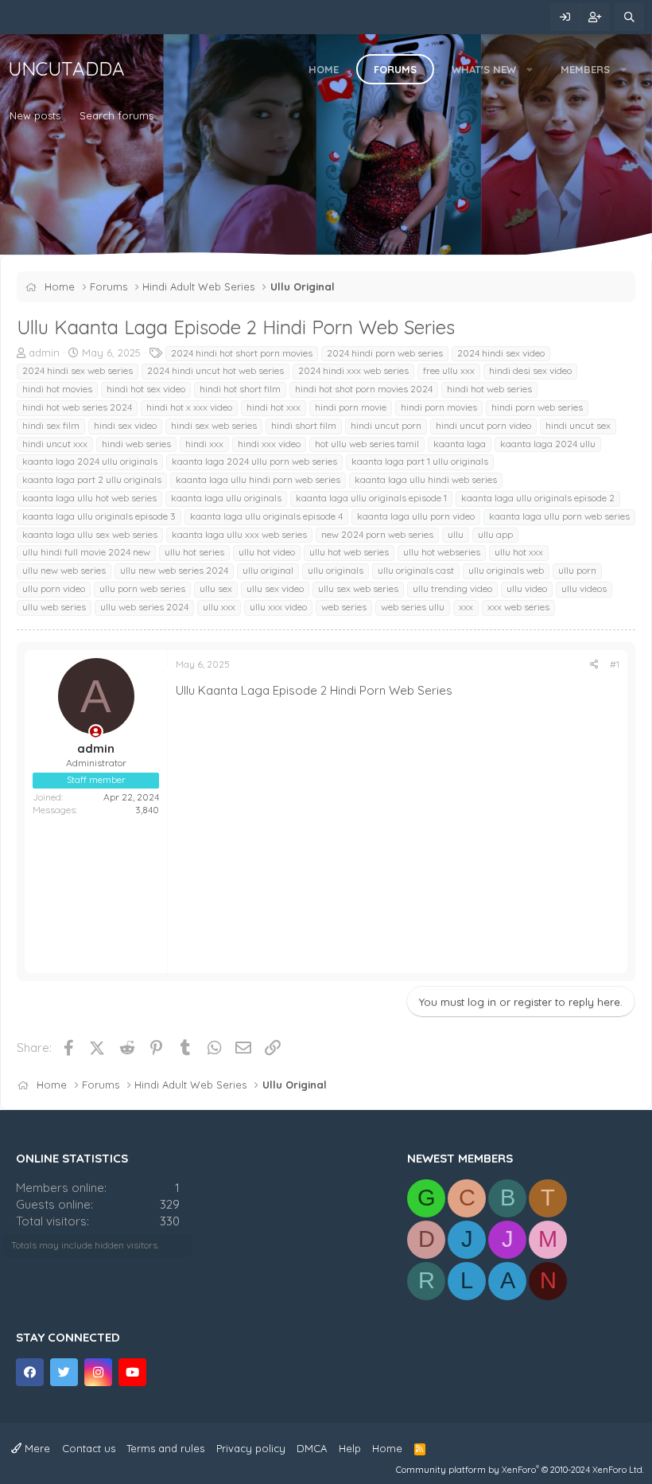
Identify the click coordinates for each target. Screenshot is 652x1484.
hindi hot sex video (146, 389)
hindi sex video (125, 425)
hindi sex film (51, 425)
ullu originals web (506, 570)
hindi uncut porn (386, 425)
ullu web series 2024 (144, 607)
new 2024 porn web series (377, 534)
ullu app (495, 534)
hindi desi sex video (530, 370)
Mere (35, 1448)
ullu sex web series (358, 588)
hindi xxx (204, 444)
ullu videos (584, 588)
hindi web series (136, 444)
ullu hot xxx (519, 552)
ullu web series (54, 607)
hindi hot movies (57, 389)
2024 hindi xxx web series (353, 370)
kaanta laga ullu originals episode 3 (99, 516)
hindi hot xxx (273, 407)
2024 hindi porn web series (385, 353)
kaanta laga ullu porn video (416, 516)
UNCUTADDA (66, 68)
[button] (529, 69)
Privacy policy (250, 1448)
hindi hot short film (240, 389)
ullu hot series (194, 552)
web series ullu (412, 607)
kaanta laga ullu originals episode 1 (371, 498)
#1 (614, 664)
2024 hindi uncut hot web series (215, 370)
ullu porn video (53, 588)
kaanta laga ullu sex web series (89, 534)
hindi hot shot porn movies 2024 (364, 389)
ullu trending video (452, 588)
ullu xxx (219, 607)
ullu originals (335, 570)
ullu (456, 534)
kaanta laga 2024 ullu (548, 444)
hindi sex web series (214, 425)
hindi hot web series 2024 (77, 407)
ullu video (526, 588)
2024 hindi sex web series (77, 370)
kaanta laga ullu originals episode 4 (266, 516)
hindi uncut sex (578, 425)
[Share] (594, 665)
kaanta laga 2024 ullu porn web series (254, 461)
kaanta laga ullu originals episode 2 (538, 498)
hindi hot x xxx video (189, 407)
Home (324, 69)
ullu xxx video (278, 607)
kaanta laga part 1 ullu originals (419, 461)
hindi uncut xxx (54, 444)
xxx (466, 607)
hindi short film (303, 425)
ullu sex (216, 588)
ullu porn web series (142, 588)
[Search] (629, 17)
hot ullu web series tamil (367, 444)
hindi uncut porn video (483, 425)
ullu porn (577, 570)
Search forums (116, 115)
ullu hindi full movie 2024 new (86, 552)
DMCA (312, 1448)
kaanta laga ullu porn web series (559, 516)
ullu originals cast (416, 570)
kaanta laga (459, 444)
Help (350, 1448)
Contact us (88, 1448)
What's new (484, 69)
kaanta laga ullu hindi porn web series (258, 479)
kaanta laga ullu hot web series (89, 498)
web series (344, 607)
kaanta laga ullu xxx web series (239, 534)
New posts (35, 115)
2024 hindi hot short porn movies (241, 353)
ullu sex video (275, 588)
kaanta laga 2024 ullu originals (89, 461)
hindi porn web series (537, 407)
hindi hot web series (489, 389)
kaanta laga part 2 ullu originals (91, 479)
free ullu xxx (449, 370)
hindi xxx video (269, 444)
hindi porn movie (350, 407)
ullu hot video (267, 552)
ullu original (268, 570)
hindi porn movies (439, 407)
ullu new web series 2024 (174, 570)
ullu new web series (64, 570)
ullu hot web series (349, 552)
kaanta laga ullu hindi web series (426, 479)
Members (585, 69)
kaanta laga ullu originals (226, 498)
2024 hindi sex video (501, 353)
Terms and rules (165, 1448)
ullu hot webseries (441, 552)
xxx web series (518, 607)
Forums (395, 69)
